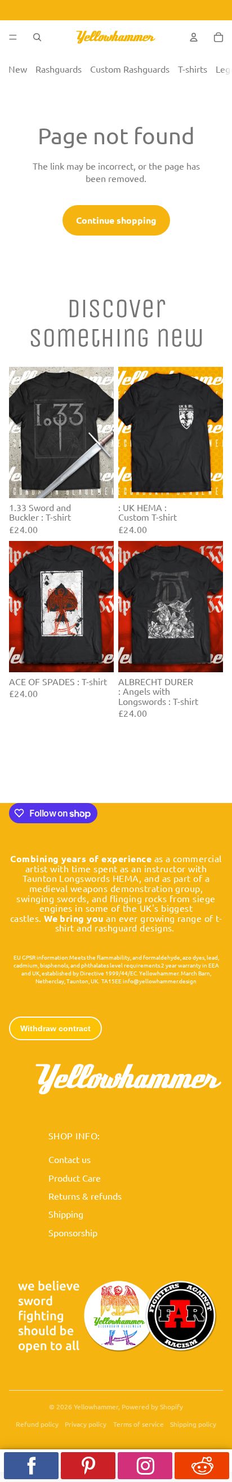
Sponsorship (72, 1232)
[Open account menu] (193, 37)
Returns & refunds (85, 1195)
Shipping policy (193, 1423)
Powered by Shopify (152, 1406)
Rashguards (58, 68)
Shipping (65, 1213)
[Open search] (37, 37)
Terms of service (138, 1423)
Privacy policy (85, 1423)
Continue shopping (116, 220)
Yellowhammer (96, 1406)
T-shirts (192, 68)
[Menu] (13, 37)
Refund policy (37, 1423)
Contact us (69, 1159)
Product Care (74, 1177)
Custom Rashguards (129, 68)
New (17, 68)
